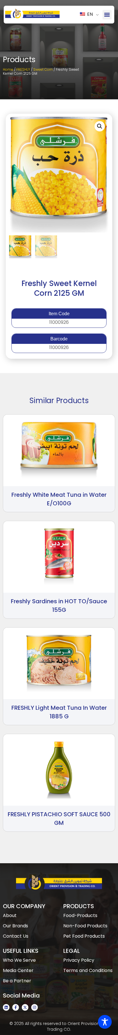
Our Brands (15, 925)
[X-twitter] (25, 1007)
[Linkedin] (6, 1007)
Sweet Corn (43, 69)
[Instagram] (34, 1007)
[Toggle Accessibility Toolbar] (104, 1021)
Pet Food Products (84, 936)
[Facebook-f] (15, 1007)
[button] (107, 14)
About (10, 915)
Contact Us (15, 936)
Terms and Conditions (88, 970)
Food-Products (80, 915)
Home (8, 69)
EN (89, 14)
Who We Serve (19, 960)
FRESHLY (23, 69)
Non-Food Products (85, 925)
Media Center (18, 970)
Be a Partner (17, 980)
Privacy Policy (78, 960)
